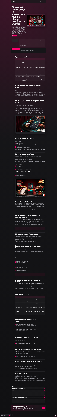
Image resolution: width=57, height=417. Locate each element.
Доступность (19, 35)
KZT (42, 1)
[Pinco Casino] (14, 1)
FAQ (44, 1)
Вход (38, 1)
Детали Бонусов (14, 35)
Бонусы (40, 1)
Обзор (36, 1)
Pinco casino (22, 50)
